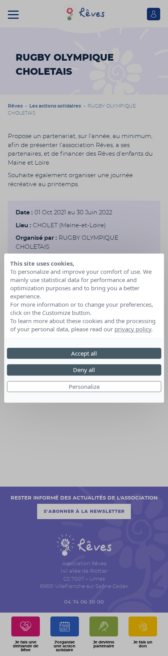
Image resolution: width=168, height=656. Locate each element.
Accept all (84, 353)
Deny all (84, 370)
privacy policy (132, 329)
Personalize (84, 386)
